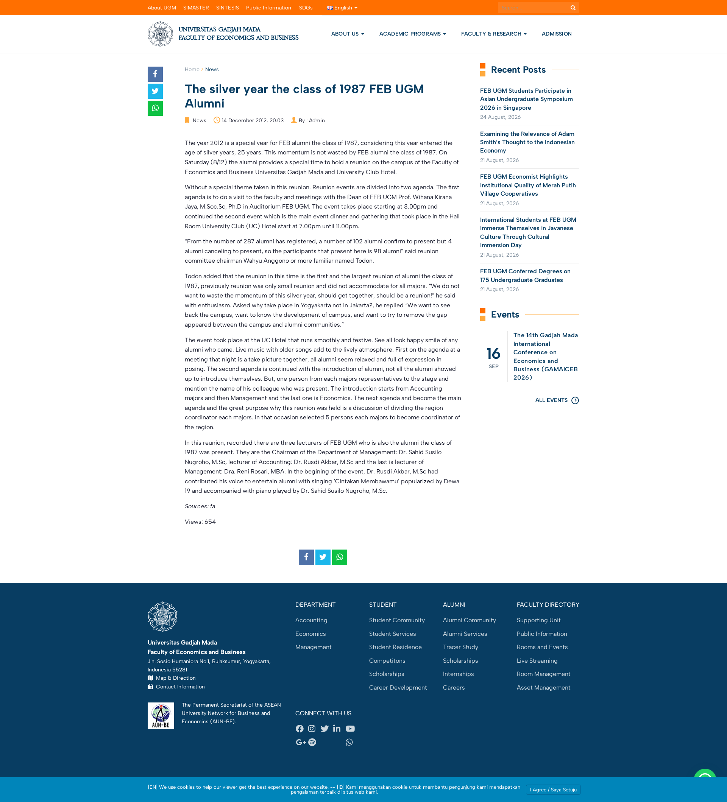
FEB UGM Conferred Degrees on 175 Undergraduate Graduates (525, 275)
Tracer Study (460, 647)
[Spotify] (314, 742)
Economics (310, 633)
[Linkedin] (339, 729)
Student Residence (395, 647)
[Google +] (302, 742)
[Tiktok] (339, 742)
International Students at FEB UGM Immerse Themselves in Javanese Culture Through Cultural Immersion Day (528, 232)
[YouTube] (352, 729)
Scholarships (386, 673)
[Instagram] (314, 729)
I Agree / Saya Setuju (553, 790)
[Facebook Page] (302, 729)
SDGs (306, 8)
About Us (345, 34)
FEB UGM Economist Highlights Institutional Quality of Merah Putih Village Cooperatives (528, 185)
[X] (327, 729)
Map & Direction (174, 678)
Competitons (387, 660)
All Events (551, 400)
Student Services (392, 633)
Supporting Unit (539, 620)
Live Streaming (537, 660)
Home (192, 69)
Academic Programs (411, 34)
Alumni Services (465, 633)
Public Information (268, 8)
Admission (557, 34)
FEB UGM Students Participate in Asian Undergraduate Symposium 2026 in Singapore (526, 99)
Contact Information (179, 687)
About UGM (162, 8)
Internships (458, 673)
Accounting (311, 620)
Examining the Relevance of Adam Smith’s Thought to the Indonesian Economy (527, 142)
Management (313, 647)
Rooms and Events (542, 647)
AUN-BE (222, 721)
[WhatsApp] (352, 742)
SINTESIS (227, 8)
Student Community (397, 620)
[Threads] (327, 742)
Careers (454, 687)
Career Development (398, 687)
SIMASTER (196, 8)
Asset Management (544, 687)
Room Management (544, 673)
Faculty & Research (492, 34)
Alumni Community (469, 620)
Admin (317, 120)
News (212, 69)
